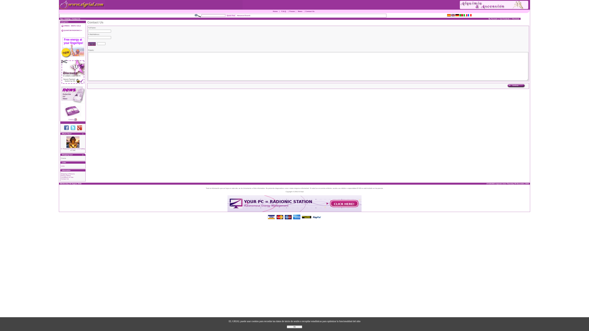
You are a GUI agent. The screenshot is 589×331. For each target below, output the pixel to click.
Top (61, 19)
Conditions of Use (67, 177)
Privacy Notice (66, 175)
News (300, 11)
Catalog (67, 19)
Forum (292, 11)
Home (275, 11)
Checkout (515, 19)
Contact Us (309, 11)
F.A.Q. (283, 11)
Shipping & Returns (68, 174)
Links (63, 166)
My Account (493, 19)
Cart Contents (505, 19)
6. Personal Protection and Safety (73, 149)
